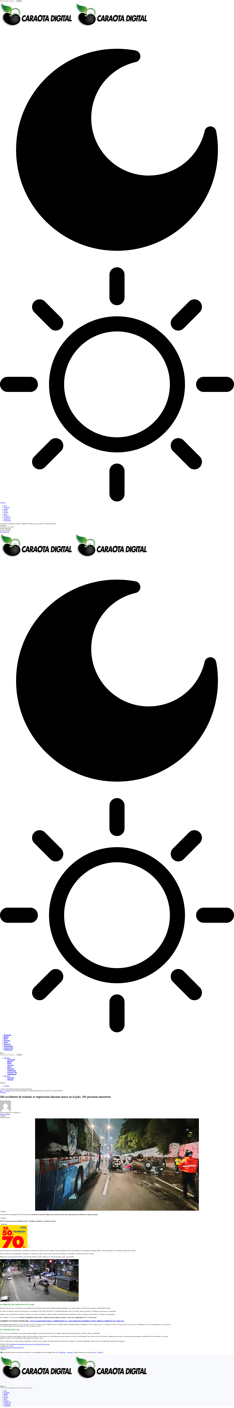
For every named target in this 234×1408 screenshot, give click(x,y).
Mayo (24, 1344)
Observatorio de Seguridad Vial (35, 1344)
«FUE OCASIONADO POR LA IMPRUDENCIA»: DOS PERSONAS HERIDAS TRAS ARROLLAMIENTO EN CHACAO (76, 1321)
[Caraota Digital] (75, 562)
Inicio (1, 1090)
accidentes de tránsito (16, 1344)
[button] (4, 532)
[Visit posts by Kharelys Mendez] (5, 1111)
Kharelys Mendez (5, 1114)
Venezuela (8, 1090)
